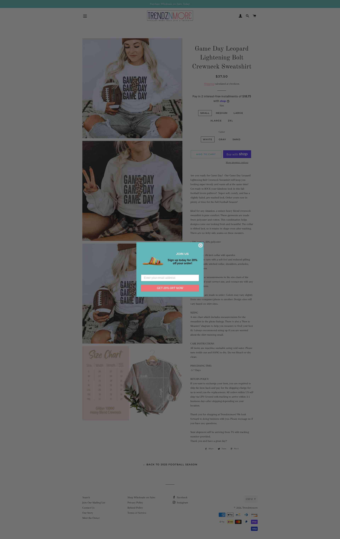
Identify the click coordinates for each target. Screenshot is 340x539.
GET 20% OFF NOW (170, 288)
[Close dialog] (200, 245)
